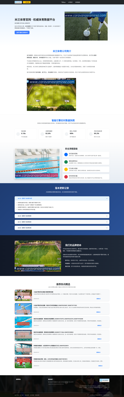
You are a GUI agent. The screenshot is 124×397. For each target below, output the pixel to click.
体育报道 (77, 2)
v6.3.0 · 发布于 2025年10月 (25, 198)
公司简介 (70, 2)
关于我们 (22, 395)
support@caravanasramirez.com (56, 384)
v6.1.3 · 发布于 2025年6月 (24, 222)
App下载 (17, 395)
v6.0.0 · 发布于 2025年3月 (24, 228)
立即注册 (27, 2)
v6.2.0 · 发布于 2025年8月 (24, 216)
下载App (63, 2)
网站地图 (37, 395)
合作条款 (32, 395)
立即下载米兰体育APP (22, 32)
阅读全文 (99, 298)
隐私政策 (27, 395)
